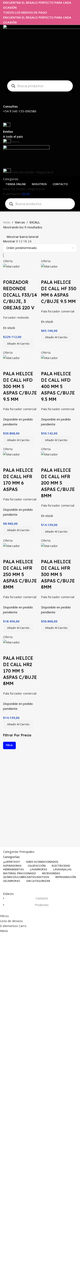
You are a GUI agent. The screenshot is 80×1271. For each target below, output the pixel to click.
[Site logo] (26, 156)
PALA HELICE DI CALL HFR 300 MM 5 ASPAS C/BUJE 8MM (58, 574)
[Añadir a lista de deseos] (19, 274)
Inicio (6, 222)
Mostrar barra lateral (22, 236)
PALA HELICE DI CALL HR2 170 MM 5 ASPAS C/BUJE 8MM (20, 670)
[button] (18, 343)
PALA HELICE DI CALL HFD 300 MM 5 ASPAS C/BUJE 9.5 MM (20, 386)
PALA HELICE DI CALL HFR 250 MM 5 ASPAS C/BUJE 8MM (20, 574)
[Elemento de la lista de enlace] (40, 904)
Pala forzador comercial (57, 311)
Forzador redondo (16, 317)
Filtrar (9, 745)
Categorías (11, 856)
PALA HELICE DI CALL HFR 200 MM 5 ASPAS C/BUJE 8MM (58, 482)
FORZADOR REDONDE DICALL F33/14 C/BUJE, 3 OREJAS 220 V (20, 294)
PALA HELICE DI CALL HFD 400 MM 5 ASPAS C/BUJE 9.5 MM (58, 386)
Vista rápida (8, 274)
